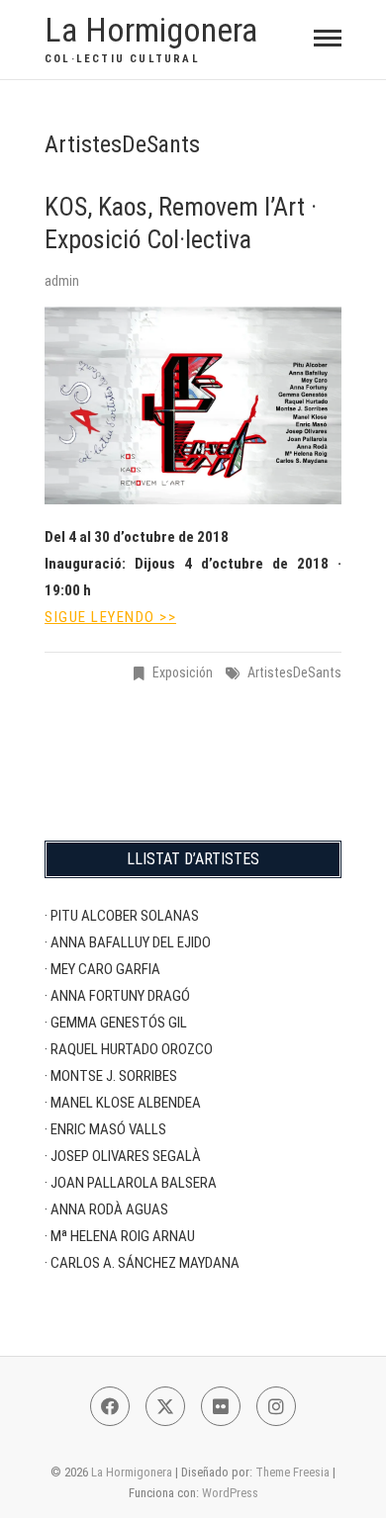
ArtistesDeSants (294, 672)
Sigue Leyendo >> (110, 617)
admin (62, 281)
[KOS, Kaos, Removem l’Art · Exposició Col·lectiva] (193, 405)
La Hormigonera (151, 29)
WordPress (230, 1492)
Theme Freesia (292, 1472)
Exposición (182, 672)
